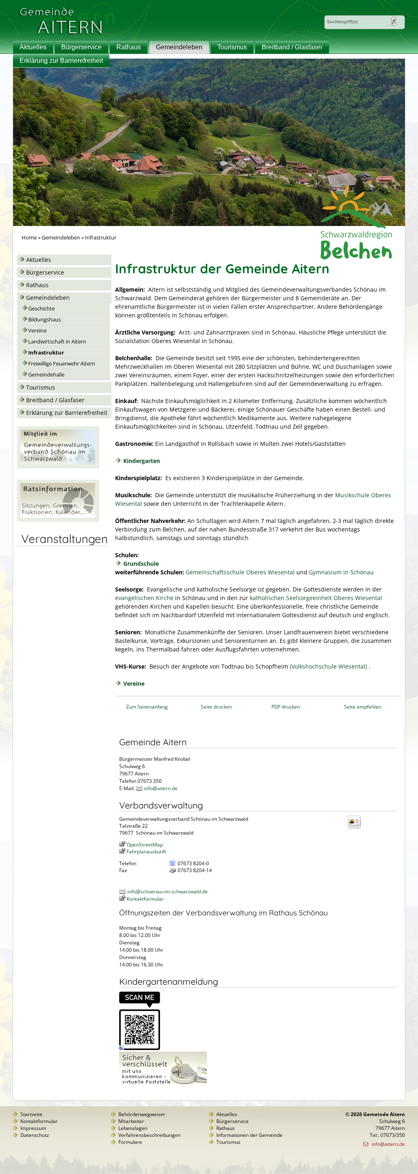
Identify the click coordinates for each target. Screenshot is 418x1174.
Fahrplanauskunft (146, 851)
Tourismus (232, 47)
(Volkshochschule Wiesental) (328, 666)
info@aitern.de (161, 788)
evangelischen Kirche (144, 598)
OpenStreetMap (145, 844)
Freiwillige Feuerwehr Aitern (61, 363)
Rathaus (128, 47)
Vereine (37, 330)
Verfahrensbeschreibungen (149, 1135)
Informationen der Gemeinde (249, 1135)
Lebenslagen (132, 1128)
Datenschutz (34, 1135)
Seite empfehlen (362, 706)
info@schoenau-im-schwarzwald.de (167, 891)
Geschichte (41, 308)
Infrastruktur (46, 352)
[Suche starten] (393, 21)
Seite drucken (216, 706)
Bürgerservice (81, 47)
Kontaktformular (145, 898)
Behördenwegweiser (141, 1114)
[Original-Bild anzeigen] (139, 1048)
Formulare (130, 1142)
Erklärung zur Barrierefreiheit (61, 60)
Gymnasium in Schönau (341, 572)
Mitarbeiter (131, 1121)
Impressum (33, 1128)
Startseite (31, 1114)
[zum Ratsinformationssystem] (58, 519)
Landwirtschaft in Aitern (57, 341)
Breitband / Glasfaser (292, 47)
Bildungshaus (44, 319)
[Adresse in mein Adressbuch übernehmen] (357, 828)
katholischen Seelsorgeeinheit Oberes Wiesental (316, 598)
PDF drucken (285, 706)
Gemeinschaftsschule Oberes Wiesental (240, 572)
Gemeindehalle (46, 374)
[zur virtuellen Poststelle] (163, 1084)
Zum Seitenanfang (147, 706)
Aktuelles (33, 47)
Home (29, 237)
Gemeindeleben (179, 47)
